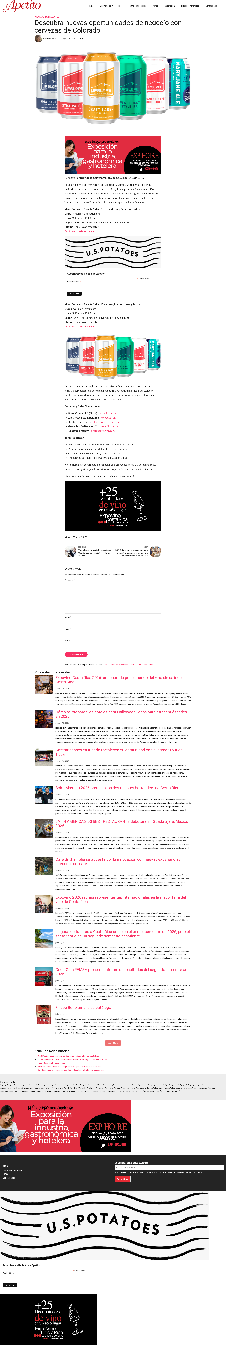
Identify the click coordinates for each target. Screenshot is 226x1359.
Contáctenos (211, 6)
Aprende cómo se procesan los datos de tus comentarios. (128, 664)
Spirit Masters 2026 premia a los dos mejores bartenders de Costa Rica (117, 788)
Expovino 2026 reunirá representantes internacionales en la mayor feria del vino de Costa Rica (120, 899)
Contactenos (9, 1177)
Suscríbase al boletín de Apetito (132, 1163)
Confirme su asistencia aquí (80, 231)
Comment (70, 580)
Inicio (91, 6)
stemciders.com (108, 413)
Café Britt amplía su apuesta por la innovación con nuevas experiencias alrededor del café (117, 861)
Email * (68, 629)
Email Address (74, 281)
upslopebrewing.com (103, 430)
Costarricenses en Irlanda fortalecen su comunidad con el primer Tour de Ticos (119, 752)
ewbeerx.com (108, 417)
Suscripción (170, 6)
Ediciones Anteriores (190, 6)
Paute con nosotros (137, 6)
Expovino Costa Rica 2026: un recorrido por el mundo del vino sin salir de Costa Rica (118, 679)
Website (68, 641)
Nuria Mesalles (48, 39)
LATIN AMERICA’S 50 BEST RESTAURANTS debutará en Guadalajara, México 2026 (121, 823)
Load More (113, 1043)
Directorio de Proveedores (111, 6)
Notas (155, 6)
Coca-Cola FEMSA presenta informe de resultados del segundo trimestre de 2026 (121, 971)
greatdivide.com (110, 426)
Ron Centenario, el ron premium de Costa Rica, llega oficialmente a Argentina (71, 1070)
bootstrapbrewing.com (107, 422)
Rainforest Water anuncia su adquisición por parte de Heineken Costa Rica (69, 1066)
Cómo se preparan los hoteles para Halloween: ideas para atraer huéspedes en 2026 (121, 714)
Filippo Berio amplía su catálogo (83, 1007)
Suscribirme (122, 1179)
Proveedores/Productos (47, 17)
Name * (68, 617)
